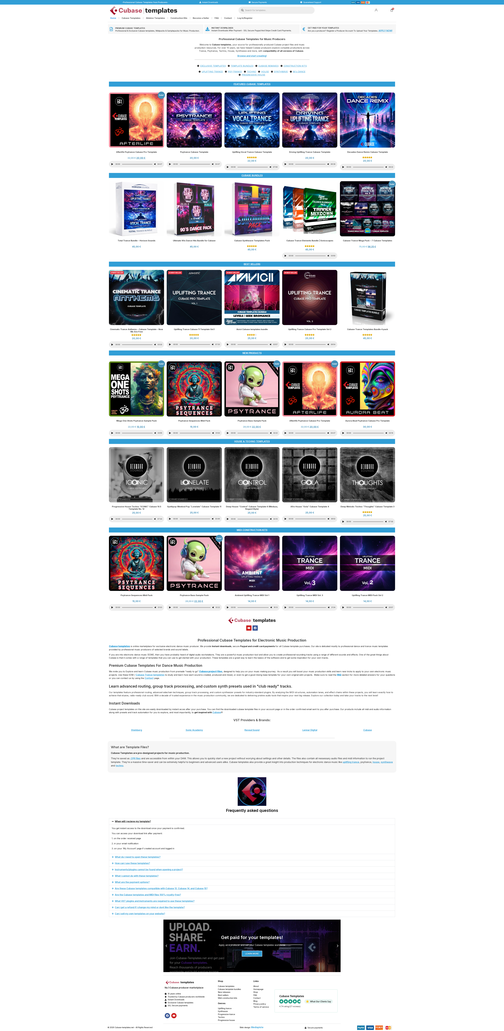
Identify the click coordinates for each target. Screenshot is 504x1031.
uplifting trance (351, 762)
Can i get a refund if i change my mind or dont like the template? (150, 907)
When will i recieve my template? (133, 821)
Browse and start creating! (252, 56)
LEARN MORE (252, 953)
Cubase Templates (131, 18)
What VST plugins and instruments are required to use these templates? (155, 901)
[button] (252, 821)
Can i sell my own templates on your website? (140, 913)
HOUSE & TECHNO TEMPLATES (252, 441)
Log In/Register (245, 18)
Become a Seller (201, 18)
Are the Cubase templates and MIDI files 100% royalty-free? (148, 894)
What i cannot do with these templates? (137, 876)
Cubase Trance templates (150, 675)
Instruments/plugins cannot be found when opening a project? (149, 869)
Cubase (216, 712)
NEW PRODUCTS (252, 353)
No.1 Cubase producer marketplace (184, 987)
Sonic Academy (194, 730)
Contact (228, 18)
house (376, 762)
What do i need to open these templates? (138, 857)
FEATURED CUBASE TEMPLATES (252, 84)
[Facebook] (255, 628)
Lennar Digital (309, 730)
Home (113, 18)
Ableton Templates (155, 18)
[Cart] (391, 10)
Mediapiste (257, 1027)
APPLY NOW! (385, 30)
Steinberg (136, 730)
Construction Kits (178, 18)
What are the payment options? (132, 882)
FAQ (217, 18)
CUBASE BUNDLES (252, 175)
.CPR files (135, 758)
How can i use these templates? (132, 863)
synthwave (387, 762)
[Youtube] (248, 628)
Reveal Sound (252, 730)
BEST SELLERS (252, 264)
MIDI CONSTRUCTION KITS (252, 530)
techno (119, 765)
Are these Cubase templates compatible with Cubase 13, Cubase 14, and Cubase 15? (161, 888)
